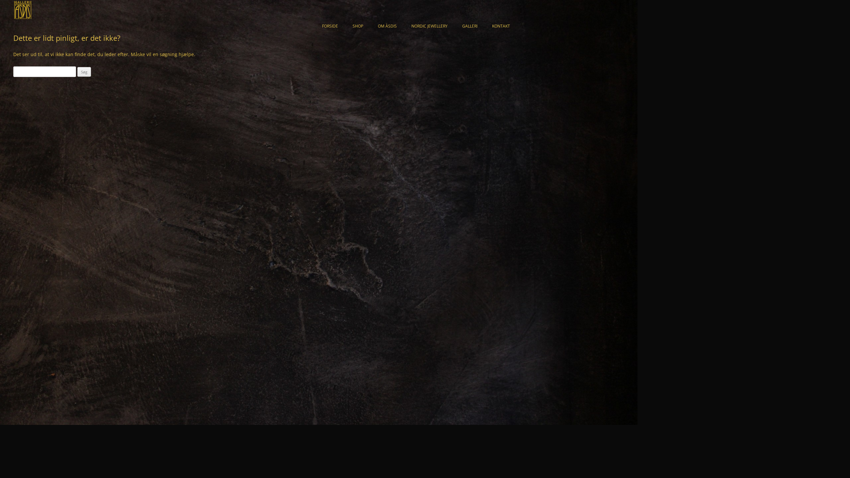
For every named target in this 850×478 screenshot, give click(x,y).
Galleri (469, 26)
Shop (358, 26)
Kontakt (501, 26)
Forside (330, 26)
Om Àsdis (387, 26)
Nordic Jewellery (429, 26)
